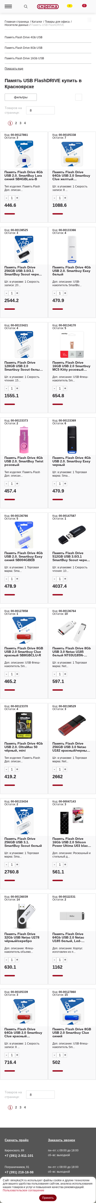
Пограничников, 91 (17, 1167)
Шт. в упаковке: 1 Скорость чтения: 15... (21, 378)
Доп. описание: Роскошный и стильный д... (71, 854)
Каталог (37, 21)
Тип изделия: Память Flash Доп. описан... (22, 188)
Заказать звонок (61, 1140)
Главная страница (17, 21)
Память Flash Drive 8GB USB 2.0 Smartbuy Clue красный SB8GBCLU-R (23, 652)
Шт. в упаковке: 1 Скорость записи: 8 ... (69, 188)
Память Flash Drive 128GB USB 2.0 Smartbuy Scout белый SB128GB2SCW (23, 366)
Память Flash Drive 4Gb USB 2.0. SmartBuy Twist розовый (23, 461)
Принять (48, 1197)
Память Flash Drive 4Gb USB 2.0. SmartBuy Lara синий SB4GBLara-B (23, 175)
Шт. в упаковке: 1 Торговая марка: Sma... (69, 474)
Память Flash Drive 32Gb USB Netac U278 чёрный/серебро (21, 937)
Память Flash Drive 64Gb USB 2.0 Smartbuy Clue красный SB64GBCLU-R (23, 1032)
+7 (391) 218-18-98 (19, 1172)
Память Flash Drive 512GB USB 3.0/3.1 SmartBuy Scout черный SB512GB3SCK (72, 556)
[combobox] (40, 110)
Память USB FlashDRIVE (47, 25)
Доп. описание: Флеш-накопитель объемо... (19, 950)
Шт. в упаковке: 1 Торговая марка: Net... (69, 664)
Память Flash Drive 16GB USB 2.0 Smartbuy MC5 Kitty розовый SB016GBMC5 (71, 366)
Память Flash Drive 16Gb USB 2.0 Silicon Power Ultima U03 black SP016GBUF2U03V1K (71, 842)
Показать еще (14, 68)
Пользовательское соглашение (23, 1190)
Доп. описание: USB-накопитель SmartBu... (67, 283)
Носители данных (16, 25)
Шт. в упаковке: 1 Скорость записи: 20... (21, 283)
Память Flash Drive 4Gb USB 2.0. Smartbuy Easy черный (71, 461)
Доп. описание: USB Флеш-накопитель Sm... (70, 378)
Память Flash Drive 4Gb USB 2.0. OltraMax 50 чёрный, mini (23, 747)
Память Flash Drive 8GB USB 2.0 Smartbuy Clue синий (71, 1032)
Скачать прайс (17, 1140)
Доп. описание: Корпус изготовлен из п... (67, 950)
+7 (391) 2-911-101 (19, 1155)
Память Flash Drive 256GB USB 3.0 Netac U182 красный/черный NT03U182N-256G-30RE (70, 747)
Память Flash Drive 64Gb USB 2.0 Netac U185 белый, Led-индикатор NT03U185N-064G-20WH (71, 937)
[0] (67, 6)
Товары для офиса (57, 21)
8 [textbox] (31, 110)
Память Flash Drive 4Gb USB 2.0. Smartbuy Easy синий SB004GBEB (23, 556)
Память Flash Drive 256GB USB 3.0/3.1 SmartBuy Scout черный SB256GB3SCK (24, 271)
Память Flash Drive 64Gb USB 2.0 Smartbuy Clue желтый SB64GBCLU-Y (71, 175)
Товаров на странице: (13, 110)
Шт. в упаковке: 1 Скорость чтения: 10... (69, 569)
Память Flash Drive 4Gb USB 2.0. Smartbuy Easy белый (71, 271)
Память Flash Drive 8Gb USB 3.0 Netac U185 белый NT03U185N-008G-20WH (71, 652)
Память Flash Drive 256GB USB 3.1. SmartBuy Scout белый (23, 842)
